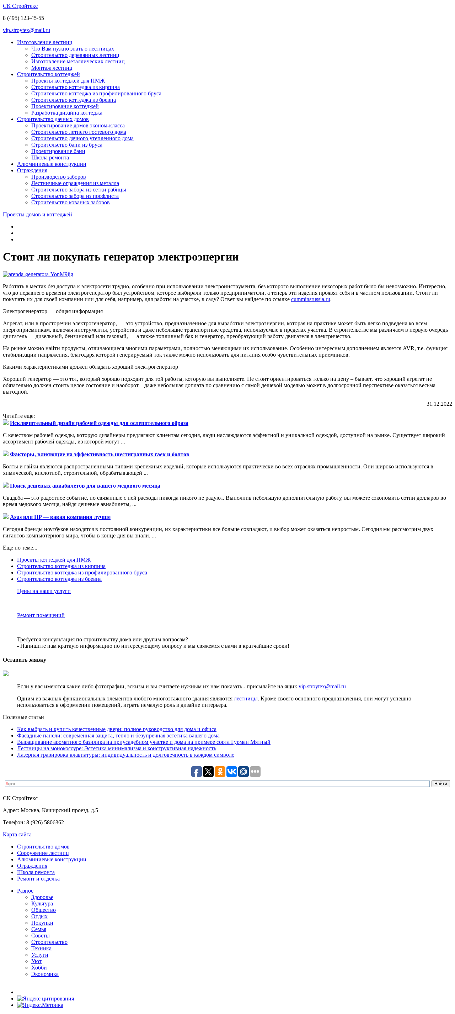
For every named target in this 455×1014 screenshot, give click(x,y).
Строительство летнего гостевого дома (78, 132)
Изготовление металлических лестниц (78, 61)
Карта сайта (17, 834)
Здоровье (42, 897)
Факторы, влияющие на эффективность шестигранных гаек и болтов (99, 454)
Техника (41, 948)
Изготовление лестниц (45, 42)
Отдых (39, 916)
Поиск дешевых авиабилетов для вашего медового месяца (85, 486)
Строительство (49, 942)
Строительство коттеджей (48, 74)
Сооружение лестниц (43, 853)
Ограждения (32, 170)
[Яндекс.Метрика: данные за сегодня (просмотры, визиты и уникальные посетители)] (40, 1005)
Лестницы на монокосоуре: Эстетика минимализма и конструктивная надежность (116, 748)
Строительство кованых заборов (70, 202)
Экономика (45, 974)
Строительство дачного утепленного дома (82, 138)
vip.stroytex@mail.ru (26, 30)
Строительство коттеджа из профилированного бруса (96, 93)
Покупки (42, 923)
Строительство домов (43, 847)
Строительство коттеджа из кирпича (75, 87)
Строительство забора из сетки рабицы (78, 189)
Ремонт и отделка (38, 879)
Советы (40, 935)
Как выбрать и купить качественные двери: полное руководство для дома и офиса (116, 729)
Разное (25, 891)
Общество (43, 910)
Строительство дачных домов (53, 119)
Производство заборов (58, 177)
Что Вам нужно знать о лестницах (72, 49)
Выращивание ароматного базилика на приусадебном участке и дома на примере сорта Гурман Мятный (144, 742)
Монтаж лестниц (52, 68)
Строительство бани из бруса (66, 145)
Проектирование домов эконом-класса (78, 125)
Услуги (39, 955)
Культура (42, 903)
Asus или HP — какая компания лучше (60, 517)
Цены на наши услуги (44, 591)
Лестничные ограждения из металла (75, 183)
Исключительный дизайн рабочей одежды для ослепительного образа (99, 423)
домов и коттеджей (37, 214)
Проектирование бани (58, 151)
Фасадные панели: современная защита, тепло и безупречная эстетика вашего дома (118, 735)
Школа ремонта (50, 157)
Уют (36, 961)
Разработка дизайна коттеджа (66, 113)
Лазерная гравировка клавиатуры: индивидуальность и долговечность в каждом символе (125, 755)
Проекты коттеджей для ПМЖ (68, 81)
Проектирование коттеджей (65, 106)
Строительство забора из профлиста (75, 196)
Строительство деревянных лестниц (75, 55)
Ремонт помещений (41, 615)
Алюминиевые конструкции (51, 164)
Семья (38, 929)
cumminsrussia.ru (310, 299)
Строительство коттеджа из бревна (73, 100)
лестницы (246, 698)
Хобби (39, 968)
